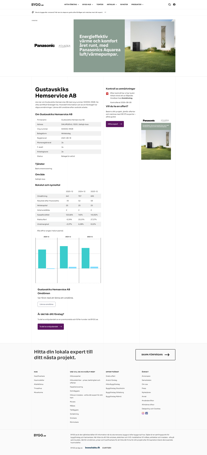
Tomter (100, 4)
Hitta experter (75, 376)
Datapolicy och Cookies (151, 409)
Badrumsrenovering (43, 168)
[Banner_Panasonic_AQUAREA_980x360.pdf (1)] (103, 71)
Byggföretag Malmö (113, 396)
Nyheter (124, 4)
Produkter (136, 4)
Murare (72, 402)
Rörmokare (74, 422)
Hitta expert (113, 124)
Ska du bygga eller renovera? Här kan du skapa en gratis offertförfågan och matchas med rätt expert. (69, 12)
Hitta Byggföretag (113, 384)
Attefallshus (38, 384)
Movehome (38, 392)
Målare (72, 406)
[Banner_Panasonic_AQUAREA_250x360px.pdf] (156, 159)
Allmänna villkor (148, 405)
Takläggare (74, 410)
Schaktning (74, 414)
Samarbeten (146, 380)
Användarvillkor (148, 401)
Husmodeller (39, 380)
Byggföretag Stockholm (115, 388)
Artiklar (111, 4)
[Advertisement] (156, 101)
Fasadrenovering (76, 387)
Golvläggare (75, 391)
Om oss (145, 384)
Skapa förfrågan (152, 354)
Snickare (73, 418)
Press (144, 388)
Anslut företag (111, 380)
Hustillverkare (39, 376)
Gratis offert (110, 376)
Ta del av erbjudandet (49, 326)
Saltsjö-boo (40, 179)
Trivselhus (38, 388)
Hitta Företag (70, 4)
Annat (144, 396)
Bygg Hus (86, 4)
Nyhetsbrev (146, 392)
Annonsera (146, 376)
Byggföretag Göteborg (115, 392)
